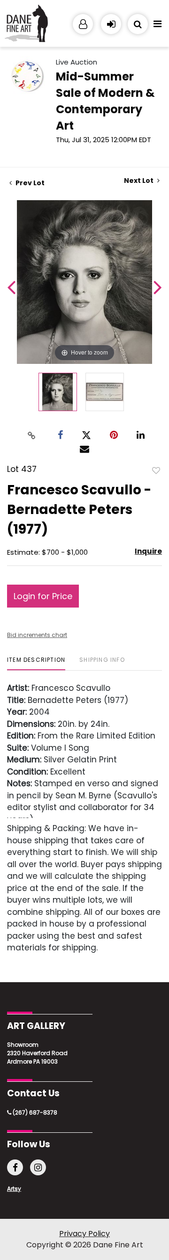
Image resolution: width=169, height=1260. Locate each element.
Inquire (148, 551)
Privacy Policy (84, 1233)
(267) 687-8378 (34, 1112)
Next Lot (139, 181)
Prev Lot (29, 183)
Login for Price (43, 596)
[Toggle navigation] (157, 26)
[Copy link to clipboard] (32, 435)
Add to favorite (156, 470)
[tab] (36, 663)
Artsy (14, 1189)
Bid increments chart (37, 635)
